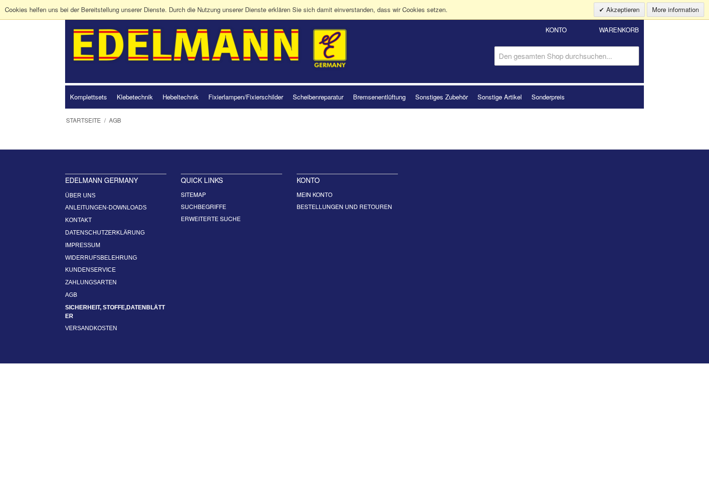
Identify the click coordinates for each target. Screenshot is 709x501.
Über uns (80, 195)
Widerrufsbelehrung (101, 257)
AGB (71, 295)
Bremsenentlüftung (379, 96)
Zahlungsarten (91, 282)
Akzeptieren (622, 9)
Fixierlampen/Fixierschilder (245, 96)
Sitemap (193, 194)
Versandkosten (91, 328)
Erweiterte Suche (211, 218)
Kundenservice (90, 269)
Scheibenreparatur (318, 96)
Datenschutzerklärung (105, 232)
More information (675, 9)
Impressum (82, 245)
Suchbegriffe (203, 206)
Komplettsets (88, 96)
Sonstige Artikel (499, 96)
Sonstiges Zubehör (441, 96)
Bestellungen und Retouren (344, 206)
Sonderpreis (548, 96)
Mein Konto (314, 194)
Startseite (83, 120)
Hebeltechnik (181, 96)
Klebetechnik (135, 96)
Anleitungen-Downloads (106, 207)
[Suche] (629, 56)
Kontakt (78, 220)
